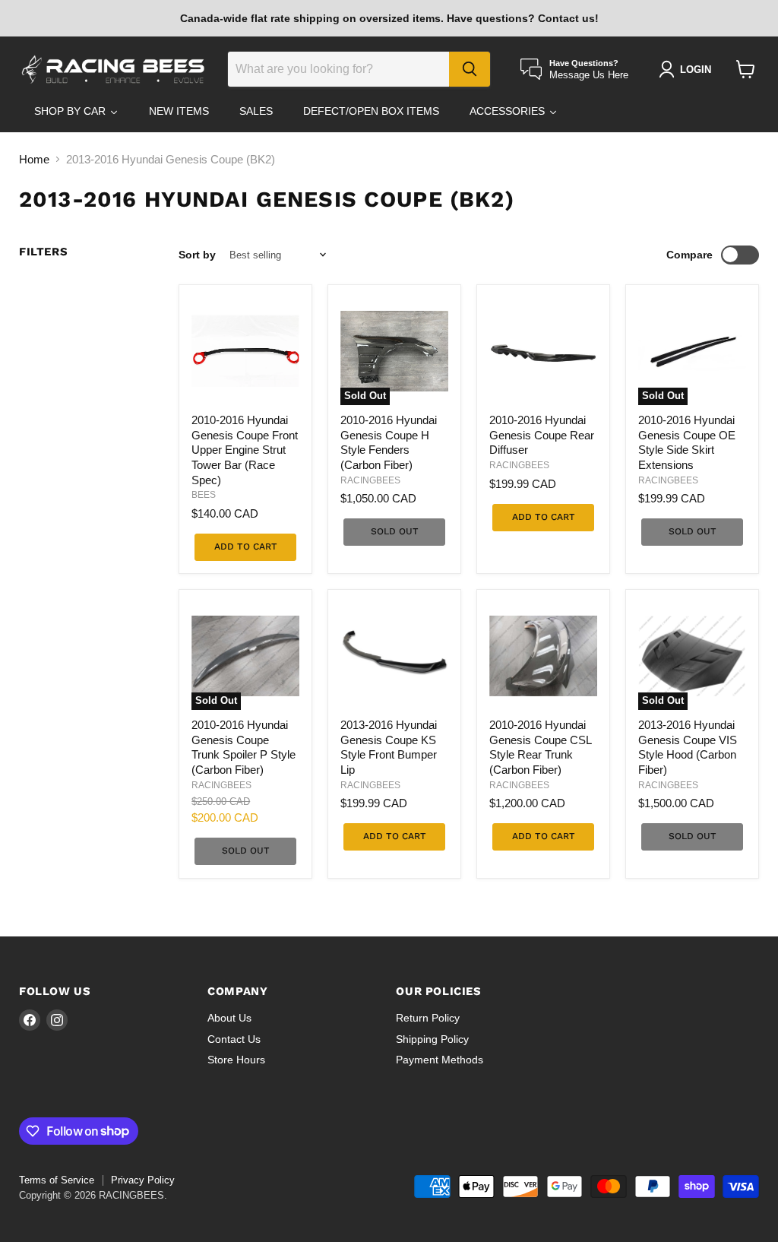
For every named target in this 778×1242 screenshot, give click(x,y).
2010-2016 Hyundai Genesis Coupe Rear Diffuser (541, 434)
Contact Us (234, 1039)
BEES (203, 495)
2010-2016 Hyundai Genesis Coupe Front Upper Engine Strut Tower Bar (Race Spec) (244, 449)
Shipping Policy (432, 1039)
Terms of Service (56, 1180)
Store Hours (236, 1059)
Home (34, 159)
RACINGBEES (370, 480)
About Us (229, 1018)
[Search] (469, 69)
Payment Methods (439, 1059)
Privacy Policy (143, 1180)
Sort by (197, 255)
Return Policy (428, 1018)
